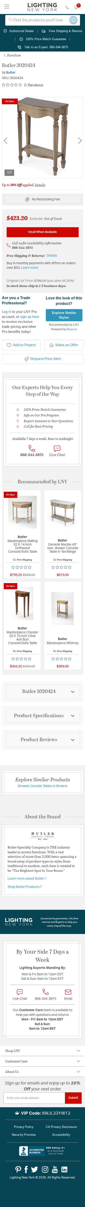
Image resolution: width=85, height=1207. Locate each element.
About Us (12, 1071)
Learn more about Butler (26, 878)
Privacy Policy (24, 1127)
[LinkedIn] (64, 1169)
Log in (6, 312)
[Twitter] (34, 1169)
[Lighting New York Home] (42, 7)
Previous (5, 140)
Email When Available (42, 232)
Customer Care (16, 1061)
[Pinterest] (18, 1169)
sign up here (29, 317)
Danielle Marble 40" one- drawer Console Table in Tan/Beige (62, 548)
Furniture (13, 55)
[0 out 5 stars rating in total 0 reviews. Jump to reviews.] (22, 567)
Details (40, 184)
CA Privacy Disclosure (61, 1127)
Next (79, 140)
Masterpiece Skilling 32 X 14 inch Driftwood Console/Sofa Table (23, 546)
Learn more (29, 267)
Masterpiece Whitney (63, 643)
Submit (73, 1097)
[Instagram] (45, 1169)
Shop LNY (12, 1050)
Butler (11, 72)
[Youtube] (55, 1169)
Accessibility (61, 1134)
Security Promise (24, 1134)
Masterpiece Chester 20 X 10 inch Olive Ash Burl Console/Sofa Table (22, 638)
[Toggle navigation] (7, 7)
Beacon (72, 329)
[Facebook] (26, 1169)
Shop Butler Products (24, 887)
